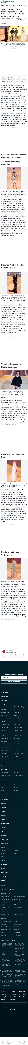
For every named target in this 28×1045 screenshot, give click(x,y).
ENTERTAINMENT (5, 748)
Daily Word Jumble (5, 885)
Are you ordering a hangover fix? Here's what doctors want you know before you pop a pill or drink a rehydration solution (7, 973)
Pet (1, 795)
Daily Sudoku (4, 883)
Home (2, 5)
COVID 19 (3, 876)
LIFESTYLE (3, 782)
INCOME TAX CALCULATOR (8, 889)
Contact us (12, 991)
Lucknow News (17, 735)
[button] (2, 2)
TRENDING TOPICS (5, 918)
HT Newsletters (22, 994)
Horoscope (3, 765)
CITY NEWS (4, 722)
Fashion (2, 787)
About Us (3, 991)
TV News (16, 756)
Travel (15, 793)
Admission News (5, 772)
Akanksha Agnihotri (7, 21)
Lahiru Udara (17, 718)
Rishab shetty (17, 904)
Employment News (18, 775)
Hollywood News (18, 750)
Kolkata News (4, 735)
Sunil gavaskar (17, 902)
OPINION (3, 832)
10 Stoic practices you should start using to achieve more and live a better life (20, 953)
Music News (4, 753)
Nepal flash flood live (19, 914)
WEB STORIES (4, 799)
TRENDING (3, 803)
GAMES (3, 880)
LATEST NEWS (4, 692)
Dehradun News (18, 727)
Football (16, 850)
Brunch (16, 784)
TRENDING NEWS (5, 893)
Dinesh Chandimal (5, 718)
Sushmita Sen (17, 899)
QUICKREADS (4, 872)
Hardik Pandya (17, 712)
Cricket (13, 5)
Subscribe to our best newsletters (14, 674)
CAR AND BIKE (4, 840)
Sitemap (3, 999)
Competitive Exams (5, 775)
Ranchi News (4, 744)
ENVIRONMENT (5, 824)
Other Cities (17, 744)
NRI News (3, 935)
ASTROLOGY (4, 763)
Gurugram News (18, 730)
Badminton (3, 850)
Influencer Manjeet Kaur (20, 896)
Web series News (5, 759)
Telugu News (4, 932)
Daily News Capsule (6, 677)
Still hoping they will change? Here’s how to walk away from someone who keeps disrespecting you (20, 962)
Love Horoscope (5, 911)
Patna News (4, 741)
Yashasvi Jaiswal (4, 715)
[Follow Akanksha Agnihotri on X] (12, 21)
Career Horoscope (18, 907)
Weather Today (13, 994)
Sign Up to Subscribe (14, 681)
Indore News (4, 733)
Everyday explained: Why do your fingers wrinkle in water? (7, 953)
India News (20, 5)
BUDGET (3, 820)
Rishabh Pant (17, 715)
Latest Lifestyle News (8, 940)
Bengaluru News (5, 724)
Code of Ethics (22, 996)
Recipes (16, 790)
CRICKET (3, 704)
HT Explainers (17, 935)
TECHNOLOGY (4, 844)
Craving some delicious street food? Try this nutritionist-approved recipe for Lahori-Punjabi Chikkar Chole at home (7, 963)
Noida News (17, 738)
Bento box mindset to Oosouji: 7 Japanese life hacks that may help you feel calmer (20, 982)
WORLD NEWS (4, 696)
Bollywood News (5, 750)
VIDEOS (3, 816)
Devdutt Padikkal (5, 712)
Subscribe (23, 2)
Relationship (4, 793)
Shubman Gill (17, 709)
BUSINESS (3, 807)
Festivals (16, 787)
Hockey (2, 853)
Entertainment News (6, 929)
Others (2, 856)
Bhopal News (17, 724)
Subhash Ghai (4, 902)
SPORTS (3, 848)
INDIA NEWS (4, 700)
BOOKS (3, 860)
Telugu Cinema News (6, 756)
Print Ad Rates (13, 996)
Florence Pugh (13, 113)
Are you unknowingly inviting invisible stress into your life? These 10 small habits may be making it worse (7, 983)
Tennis (15, 853)
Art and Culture (4, 784)
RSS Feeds (12, 999)
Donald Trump (4, 904)
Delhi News (3, 730)
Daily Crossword (18, 883)
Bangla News (17, 929)
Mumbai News (4, 738)
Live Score (3, 709)
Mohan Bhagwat (5, 896)
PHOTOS (3, 811)
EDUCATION (4, 769)
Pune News (16, 741)
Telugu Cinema (17, 926)
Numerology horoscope (19, 911)
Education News (18, 778)
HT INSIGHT (4, 864)
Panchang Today (5, 914)
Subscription (4, 996)
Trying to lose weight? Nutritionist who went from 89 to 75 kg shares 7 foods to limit (7, 945)
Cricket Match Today (19, 707)
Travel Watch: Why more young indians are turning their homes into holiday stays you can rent (19, 946)
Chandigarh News (5, 727)
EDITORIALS (4, 836)
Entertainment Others (19, 759)
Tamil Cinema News (18, 753)
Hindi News (17, 932)
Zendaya (17, 106)
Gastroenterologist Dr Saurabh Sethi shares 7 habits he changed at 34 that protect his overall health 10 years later (20, 973)
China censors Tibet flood (7, 899)
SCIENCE (3, 828)
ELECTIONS (4, 868)
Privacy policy (4, 994)
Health (2, 790)
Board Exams (17, 772)
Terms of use (22, 991)
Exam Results (4, 778)
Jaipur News (17, 733)
